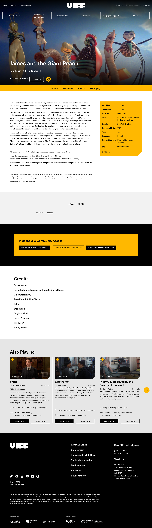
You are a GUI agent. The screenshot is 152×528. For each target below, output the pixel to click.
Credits (81, 88)
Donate (4, 5)
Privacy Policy (78, 475)
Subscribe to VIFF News (83, 455)
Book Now (40, 421)
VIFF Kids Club (30, 70)
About (135, 16)
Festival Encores (18, 389)
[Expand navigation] (19, 15)
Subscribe (12, 5)
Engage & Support (111, 16)
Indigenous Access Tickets (34, 248)
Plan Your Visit (62, 16)
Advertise (76, 470)
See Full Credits (124, 124)
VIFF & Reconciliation (24, 5)
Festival (37, 14)
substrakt (20, 484)
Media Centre (78, 465)
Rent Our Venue (79, 444)
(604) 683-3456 (120, 450)
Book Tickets (68, 88)
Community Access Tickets (69, 248)
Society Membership (82, 460)
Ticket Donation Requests (101, 248)
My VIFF (121, 5)
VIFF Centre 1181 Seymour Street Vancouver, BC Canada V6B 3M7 (124, 468)
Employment (77, 449)
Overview (54, 88)
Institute (86, 16)
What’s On (13, 16)
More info (19, 421)
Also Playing (95, 88)
